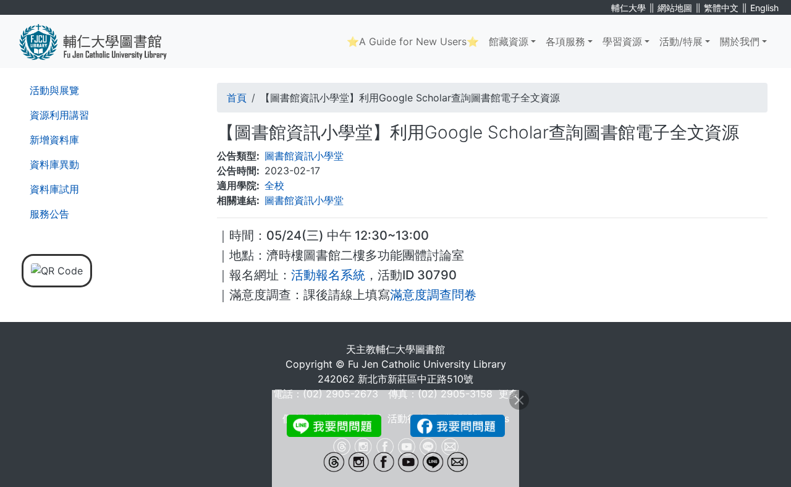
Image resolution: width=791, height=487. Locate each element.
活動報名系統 (328, 275)
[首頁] (102, 41)
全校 (274, 185)
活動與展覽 (54, 90)
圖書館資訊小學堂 (304, 156)
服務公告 (49, 214)
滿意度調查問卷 (433, 294)
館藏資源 (508, 41)
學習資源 (622, 41)
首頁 (237, 97)
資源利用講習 (59, 115)
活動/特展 (681, 41)
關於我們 (739, 41)
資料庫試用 (54, 189)
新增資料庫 (54, 139)
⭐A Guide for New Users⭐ (413, 41)
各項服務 (565, 41)
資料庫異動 (54, 164)
